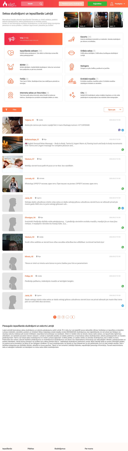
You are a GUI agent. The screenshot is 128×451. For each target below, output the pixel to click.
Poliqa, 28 (29, 276)
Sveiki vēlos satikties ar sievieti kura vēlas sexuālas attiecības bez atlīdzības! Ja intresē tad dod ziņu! (64, 242)
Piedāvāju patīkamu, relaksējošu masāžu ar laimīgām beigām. (49, 281)
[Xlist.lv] (9, 4)
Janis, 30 (28, 198)
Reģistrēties (97, 4)
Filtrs (14, 110)
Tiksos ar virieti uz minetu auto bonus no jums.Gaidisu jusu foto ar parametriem (56, 263)
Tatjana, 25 (29, 120)
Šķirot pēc (111, 110)
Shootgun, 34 (30, 217)
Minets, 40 (29, 256)
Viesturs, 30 (29, 237)
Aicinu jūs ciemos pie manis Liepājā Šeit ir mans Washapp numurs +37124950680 (57, 125)
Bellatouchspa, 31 (32, 139)
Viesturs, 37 (29, 159)
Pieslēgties (118, 4)
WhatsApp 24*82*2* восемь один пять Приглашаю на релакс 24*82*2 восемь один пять (61, 184)
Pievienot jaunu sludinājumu (72, 4)
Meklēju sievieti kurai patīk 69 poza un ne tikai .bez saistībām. (49, 166)
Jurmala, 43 (29, 178)
